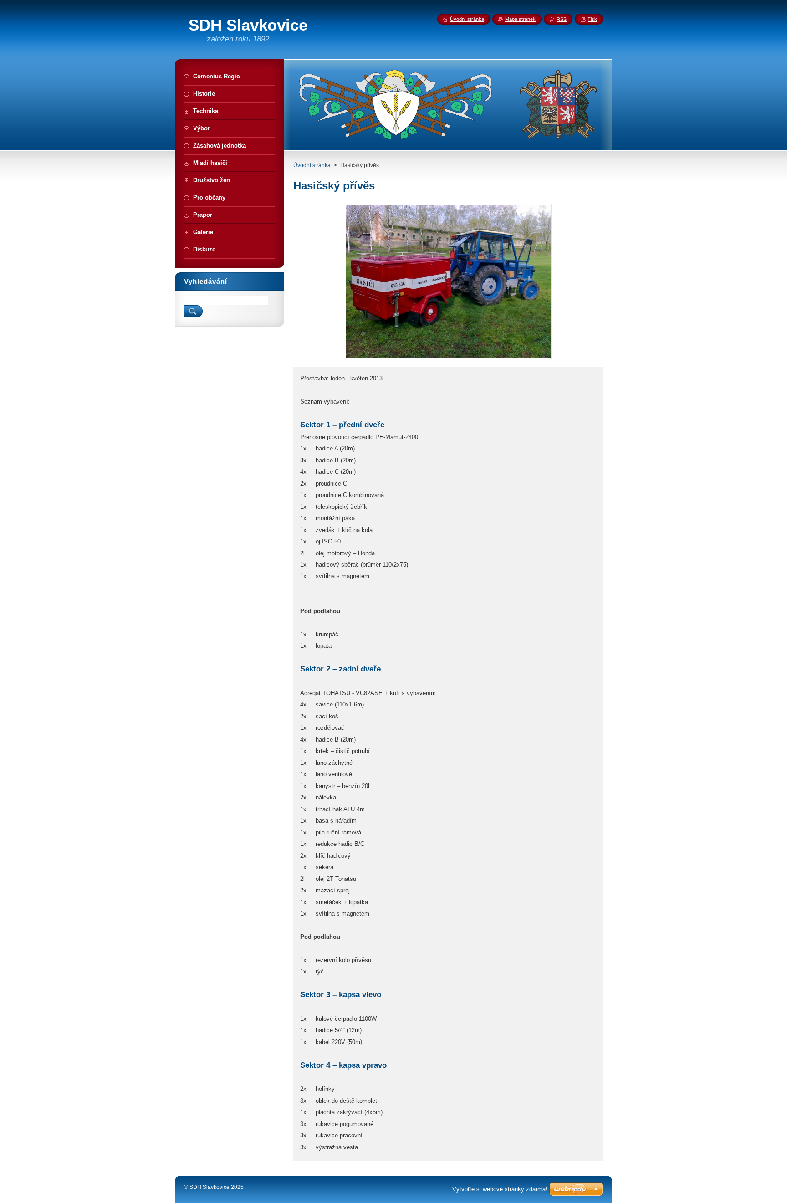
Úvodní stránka (312, 165)
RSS (562, 19)
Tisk (592, 19)
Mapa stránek (520, 19)
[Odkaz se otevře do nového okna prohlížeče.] (448, 359)
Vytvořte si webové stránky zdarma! (499, 1189)
